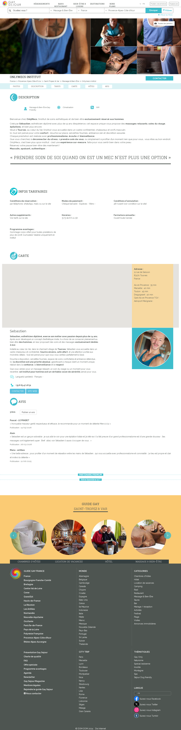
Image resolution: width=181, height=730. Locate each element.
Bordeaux (83, 667)
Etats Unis (83, 600)
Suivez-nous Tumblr (149, 716)
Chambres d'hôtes (142, 576)
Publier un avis (28, 412)
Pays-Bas (83, 630)
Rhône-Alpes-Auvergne (35, 642)
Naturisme (138, 660)
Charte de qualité (32, 656)
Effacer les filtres (166, 15)
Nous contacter (33, 693)
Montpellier (84, 674)
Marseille (83, 660)
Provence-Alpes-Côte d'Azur (29, 81)
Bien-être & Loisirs (79, 5)
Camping (138, 586)
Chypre (82, 590)
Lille (81, 691)
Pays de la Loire (31, 629)
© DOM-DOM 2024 (84, 728)
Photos (16, 86)
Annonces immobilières (145, 624)
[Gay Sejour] (12, 3)
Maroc (82, 620)
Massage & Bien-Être (70, 81)
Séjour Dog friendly (143, 677)
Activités (138, 610)
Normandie (29, 613)
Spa (135, 674)
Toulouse (83, 670)
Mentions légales (32, 685)
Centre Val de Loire (33, 588)
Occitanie (28, 621)
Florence (83, 698)
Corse (26, 592)
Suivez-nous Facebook (150, 699)
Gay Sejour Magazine (34, 681)
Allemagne (84, 576)
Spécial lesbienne (142, 664)
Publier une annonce (158, 4)
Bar (135, 603)
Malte (81, 617)
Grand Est (28, 597)
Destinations (97, 4)
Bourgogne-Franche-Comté (37, 580)
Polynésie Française (33, 633)
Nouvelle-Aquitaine (33, 617)
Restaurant (139, 593)
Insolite (137, 667)
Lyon (81, 664)
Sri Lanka (83, 637)
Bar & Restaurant (60, 5)
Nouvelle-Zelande (87, 627)
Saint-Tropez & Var (51, 81)
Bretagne (28, 584)
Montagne (138, 670)
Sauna (136, 600)
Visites (137, 620)
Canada (82, 586)
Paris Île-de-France (33, 625)
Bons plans (112, 5)
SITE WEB (32, 391)
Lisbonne (83, 701)
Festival (137, 613)
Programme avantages (35, 669)
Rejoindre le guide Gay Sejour (38, 689)
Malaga (82, 708)
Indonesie (83, 610)
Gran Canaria (84, 711)
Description (37, 86)
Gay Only (138, 657)
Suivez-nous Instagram (150, 710)
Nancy (82, 681)
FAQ (26, 661)
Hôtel (136, 579)
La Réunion (29, 605)
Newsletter (29, 677)
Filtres (168, 10)
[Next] (175, 368)
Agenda (27, 673)
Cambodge (84, 583)
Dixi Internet (100, 728)
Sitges (81, 704)
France (13, 81)
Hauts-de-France (32, 601)
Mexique (83, 624)
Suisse (82, 641)
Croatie (82, 593)
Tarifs (57, 86)
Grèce (82, 603)
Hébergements (42, 4)
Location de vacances (144, 583)
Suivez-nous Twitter (149, 704)
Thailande (83, 644)
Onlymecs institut (88, 81)
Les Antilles (29, 609)
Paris (81, 657)
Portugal (83, 634)
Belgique (83, 579)
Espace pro (174, 4)
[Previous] (5, 368)
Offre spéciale (30, 665)
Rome (81, 694)
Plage (136, 617)
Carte (74, 86)
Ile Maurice (84, 607)
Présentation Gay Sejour (36, 652)
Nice (81, 677)
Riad (136, 590)
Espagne (83, 596)
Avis (107, 86)
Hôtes (91, 86)
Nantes (82, 687)
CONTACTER (159, 78)
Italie (81, 613)
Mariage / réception (143, 607)
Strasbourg (84, 684)
